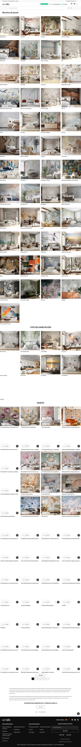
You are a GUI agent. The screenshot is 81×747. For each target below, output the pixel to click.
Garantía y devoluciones (19, 726)
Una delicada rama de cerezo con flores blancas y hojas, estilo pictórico (10, 650)
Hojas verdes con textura (48, 672)
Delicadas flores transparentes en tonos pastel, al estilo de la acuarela (71, 471)
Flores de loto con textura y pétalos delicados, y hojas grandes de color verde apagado (10, 471)
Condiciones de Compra (45, 726)
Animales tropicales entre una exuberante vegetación (71, 583)
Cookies (41, 729)
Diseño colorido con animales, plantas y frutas (71, 427)
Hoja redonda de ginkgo (47, 605)
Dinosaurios (45, 516)
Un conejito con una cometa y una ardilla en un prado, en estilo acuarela (10, 672)
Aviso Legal (31, 732)
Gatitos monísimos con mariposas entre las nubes (71, 516)
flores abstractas (46, 427)
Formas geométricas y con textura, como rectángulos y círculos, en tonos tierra (51, 449)
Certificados (16, 729)
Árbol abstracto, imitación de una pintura (51, 538)
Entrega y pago (5, 738)
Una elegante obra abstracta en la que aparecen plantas (51, 561)
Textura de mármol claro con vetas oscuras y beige (30, 449)
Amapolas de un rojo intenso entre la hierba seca (10, 583)
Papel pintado (17, 732)
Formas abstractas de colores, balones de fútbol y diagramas (30, 516)
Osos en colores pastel (67, 650)
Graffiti (64, 605)
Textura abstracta (25, 627)
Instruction (4, 740)
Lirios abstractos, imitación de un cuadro (10, 538)
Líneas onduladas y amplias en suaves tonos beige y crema (10, 494)
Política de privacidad (33, 726)
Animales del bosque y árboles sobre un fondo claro (30, 583)
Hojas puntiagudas (25, 605)
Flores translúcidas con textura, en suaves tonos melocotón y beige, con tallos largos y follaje (51, 627)
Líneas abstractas (5, 605)
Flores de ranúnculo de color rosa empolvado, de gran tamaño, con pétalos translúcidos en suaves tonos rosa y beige (71, 672)
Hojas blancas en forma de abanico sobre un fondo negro (51, 583)
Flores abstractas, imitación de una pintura (71, 538)
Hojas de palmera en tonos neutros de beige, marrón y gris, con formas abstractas (71, 627)
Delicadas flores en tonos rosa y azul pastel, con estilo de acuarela (30, 471)
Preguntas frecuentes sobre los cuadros (7, 734)
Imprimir (31, 729)
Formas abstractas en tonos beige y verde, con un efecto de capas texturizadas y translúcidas (30, 650)
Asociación (42, 732)
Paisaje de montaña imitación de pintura (30, 538)
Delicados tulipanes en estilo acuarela (30, 672)
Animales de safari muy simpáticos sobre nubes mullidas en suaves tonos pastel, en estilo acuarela (51, 471)
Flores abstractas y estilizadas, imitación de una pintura (10, 427)
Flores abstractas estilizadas (8, 516)
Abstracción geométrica (68, 494)
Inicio (36, 711)
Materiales (4, 731)
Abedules (3, 627)
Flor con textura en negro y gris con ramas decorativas (71, 561)
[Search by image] (69, 8)
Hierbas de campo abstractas (28, 427)
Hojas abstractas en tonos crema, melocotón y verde (10, 449)
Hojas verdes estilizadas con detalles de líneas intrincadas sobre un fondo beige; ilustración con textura (71, 449)
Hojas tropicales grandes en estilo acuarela (10, 561)
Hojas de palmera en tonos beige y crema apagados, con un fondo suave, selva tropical (51, 650)
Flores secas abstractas (27, 494)
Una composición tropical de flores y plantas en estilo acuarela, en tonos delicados (30, 561)
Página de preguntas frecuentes (6, 727)
